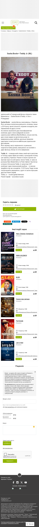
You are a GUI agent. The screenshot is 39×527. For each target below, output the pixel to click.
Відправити (10, 461)
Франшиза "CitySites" (6, 479)
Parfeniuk (19, 321)
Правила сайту (20, 522)
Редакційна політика (13, 523)
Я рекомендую (20, 209)
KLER (18, 277)
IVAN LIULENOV (21, 255)
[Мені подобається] (34, 250)
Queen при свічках (23, 299)
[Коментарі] (36, 250)
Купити (18, 250)
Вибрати (7, 443)
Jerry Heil (19, 343)
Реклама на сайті (5, 477)
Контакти (15, 485)
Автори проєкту (22, 485)
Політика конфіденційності (8, 522)
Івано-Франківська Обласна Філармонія (26, 312)
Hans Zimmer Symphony (24, 234)
